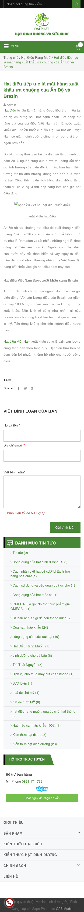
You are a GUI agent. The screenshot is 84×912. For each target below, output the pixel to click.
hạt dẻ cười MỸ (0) (26, 702)
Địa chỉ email (14, 445)
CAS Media (64, 908)
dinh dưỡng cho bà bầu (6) (32, 655)
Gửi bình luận (65, 527)
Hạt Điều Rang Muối (36, 57)
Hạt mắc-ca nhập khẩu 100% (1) (36, 725)
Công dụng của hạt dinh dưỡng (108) (39, 562)
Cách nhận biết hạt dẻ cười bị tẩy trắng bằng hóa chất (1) (40, 573)
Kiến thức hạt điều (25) (29, 734)
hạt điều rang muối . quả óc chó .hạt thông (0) (42, 713)
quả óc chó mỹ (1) (25, 692)
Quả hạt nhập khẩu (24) (30, 627)
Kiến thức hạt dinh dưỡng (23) (34, 743)
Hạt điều (10, 110)
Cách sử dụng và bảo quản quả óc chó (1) (43, 585)
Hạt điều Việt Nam (18, 341)
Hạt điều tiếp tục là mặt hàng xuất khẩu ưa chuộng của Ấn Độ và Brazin (41, 90)
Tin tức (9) (20, 552)
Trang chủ (11, 57)
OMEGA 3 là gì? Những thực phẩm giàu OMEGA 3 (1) (41, 606)
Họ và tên (12, 425)
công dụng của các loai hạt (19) (35, 636)
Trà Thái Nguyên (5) (27, 664)
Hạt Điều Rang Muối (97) (30, 646)
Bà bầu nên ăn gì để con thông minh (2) (42, 618)
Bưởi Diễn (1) (22, 683)
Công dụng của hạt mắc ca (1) (35, 594)
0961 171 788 (31, 781)
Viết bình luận (14, 472)
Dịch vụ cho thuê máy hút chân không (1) (43, 674)
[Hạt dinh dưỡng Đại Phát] (42, 23)
